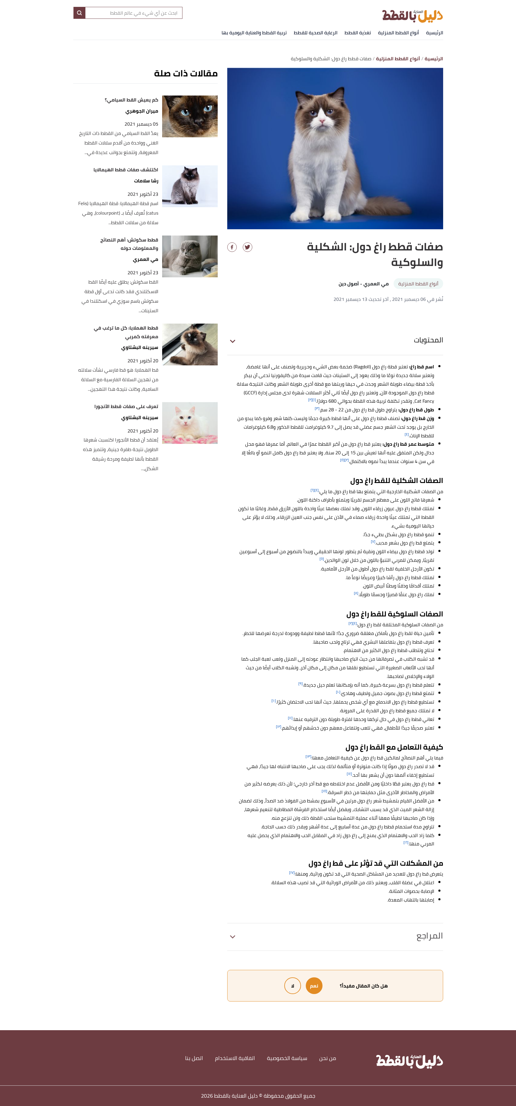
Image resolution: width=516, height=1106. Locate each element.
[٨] (356, 593)
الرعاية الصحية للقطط (315, 32)
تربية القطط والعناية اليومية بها (254, 32)
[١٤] (349, 773)
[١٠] (338, 691)
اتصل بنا (194, 1058)
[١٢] (278, 726)
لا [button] (292, 985)
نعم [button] (314, 985)
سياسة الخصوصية (287, 1058)
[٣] (317, 408)
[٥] (342, 459)
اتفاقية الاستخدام (235, 1058)
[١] (314, 399)
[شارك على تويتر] (247, 247)
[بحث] (79, 13)
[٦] (312, 490)
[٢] (310, 399)
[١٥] (324, 790)
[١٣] (308, 756)
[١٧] (292, 872)
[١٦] (405, 842)
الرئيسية (434, 32)
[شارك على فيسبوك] (232, 247)
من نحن (327, 1058)
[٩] (300, 683)
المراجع (430, 935)
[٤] (407, 434)
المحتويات (428, 340)
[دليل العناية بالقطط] (412, 12)
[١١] (290, 717)
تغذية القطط (358, 32)
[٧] (373, 541)
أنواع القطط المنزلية (398, 32)
